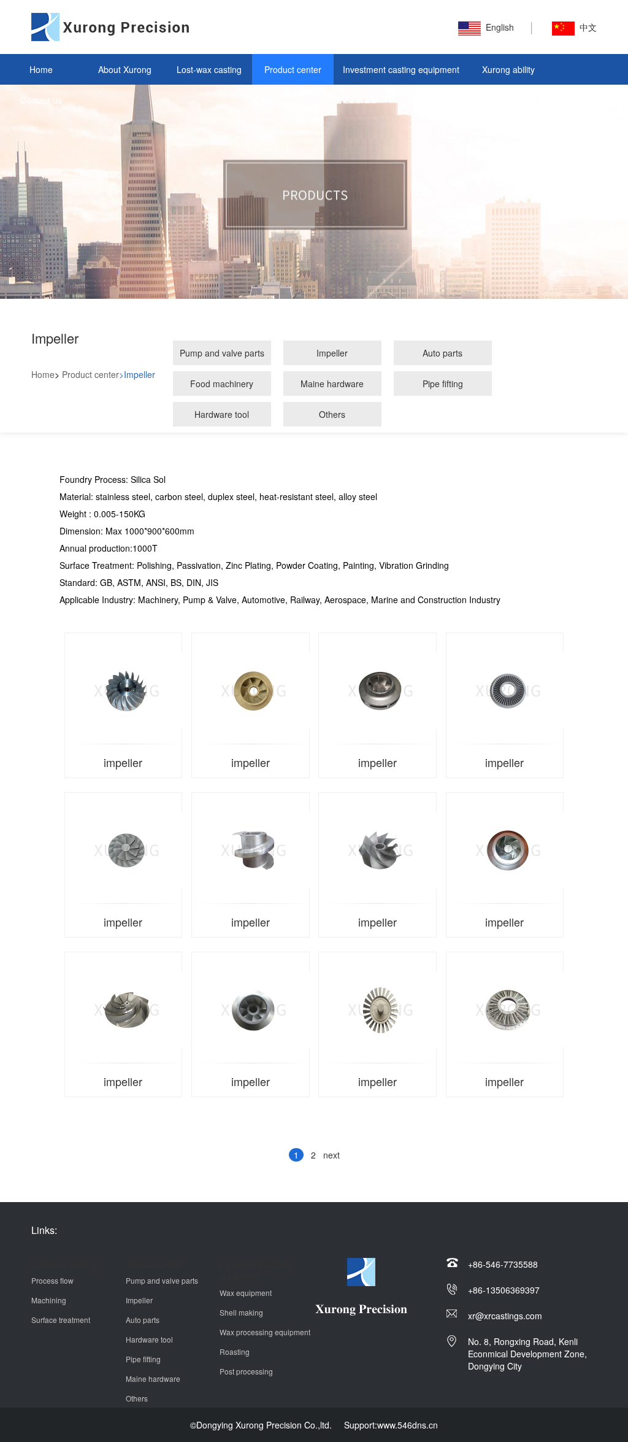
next (331, 1155)
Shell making (241, 1312)
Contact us (41, 100)
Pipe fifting (443, 383)
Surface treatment (60, 1319)
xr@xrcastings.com (505, 1315)
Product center (292, 69)
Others (332, 414)
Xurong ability (508, 69)
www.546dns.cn (407, 1425)
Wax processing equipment (265, 1332)
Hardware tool (221, 414)
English (500, 27)
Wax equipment (246, 1292)
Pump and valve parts (222, 353)
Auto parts (442, 353)
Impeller (332, 353)
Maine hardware (332, 383)
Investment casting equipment (401, 69)
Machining (48, 1300)
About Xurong (124, 69)
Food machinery (221, 383)
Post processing (246, 1371)
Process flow (52, 1280)
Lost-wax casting (209, 69)
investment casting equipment (256, 1270)
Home (41, 69)
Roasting (235, 1351)
